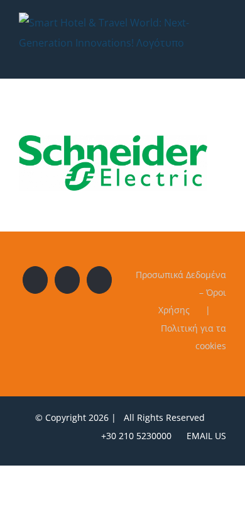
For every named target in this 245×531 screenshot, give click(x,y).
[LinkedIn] (99, 280)
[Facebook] (35, 280)
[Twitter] (67, 280)
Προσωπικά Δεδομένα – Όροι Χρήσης (181, 292)
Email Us (204, 436)
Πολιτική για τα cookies (193, 337)
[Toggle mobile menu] (221, 59)
